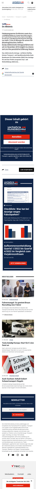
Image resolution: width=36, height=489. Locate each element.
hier (16, 158)
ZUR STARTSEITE (26, 170)
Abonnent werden (16, 142)
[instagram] (18, 455)
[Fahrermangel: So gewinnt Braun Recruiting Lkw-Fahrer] (18, 288)
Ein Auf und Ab (8, 257)
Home (3, 17)
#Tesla (11, 340)
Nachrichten (10, 17)
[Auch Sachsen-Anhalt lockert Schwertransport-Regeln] (18, 364)
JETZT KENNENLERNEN (18, 263)
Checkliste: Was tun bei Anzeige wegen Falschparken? (16, 212)
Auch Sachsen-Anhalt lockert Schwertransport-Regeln (14, 380)
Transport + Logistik (21, 17)
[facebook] (8, 455)
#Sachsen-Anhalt (14, 375)
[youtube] (13, 454)
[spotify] (27, 455)
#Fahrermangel (13, 299)
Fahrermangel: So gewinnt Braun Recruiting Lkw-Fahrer (16, 304)
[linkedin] (22, 454)
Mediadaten (9, 474)
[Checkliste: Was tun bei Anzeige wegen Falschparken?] (18, 195)
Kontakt (21, 474)
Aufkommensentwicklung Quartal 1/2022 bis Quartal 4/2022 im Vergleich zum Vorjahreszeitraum (18, 250)
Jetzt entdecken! (18, 485)
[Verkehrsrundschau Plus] (6, 24)
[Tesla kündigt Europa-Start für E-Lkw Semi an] (18, 329)
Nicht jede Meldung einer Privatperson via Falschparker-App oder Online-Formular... (17, 219)
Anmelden (16, 137)
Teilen (6, 68)
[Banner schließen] (31, 480)
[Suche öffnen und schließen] (28, 2)
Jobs (29, 474)
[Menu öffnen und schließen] (3, 2)
